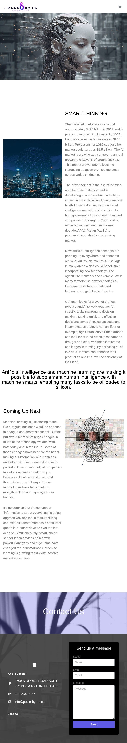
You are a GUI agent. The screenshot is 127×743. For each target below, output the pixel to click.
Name (76, 656)
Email (76, 669)
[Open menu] (120, 6)
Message (78, 682)
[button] (34, 665)
